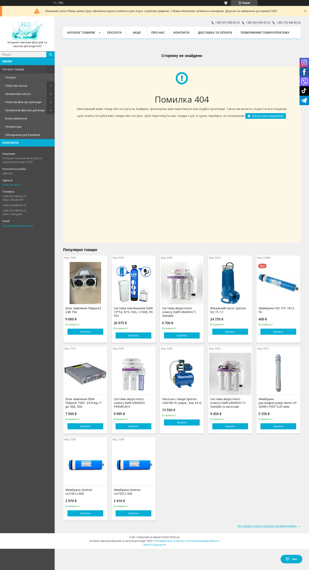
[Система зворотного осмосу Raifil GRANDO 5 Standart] (182, 283)
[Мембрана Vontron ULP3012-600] (85, 465)
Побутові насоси (16, 85)
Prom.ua (175, 537)
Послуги (10, 77)
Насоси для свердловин (268, 116)
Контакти (181, 32)
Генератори (13, 126)
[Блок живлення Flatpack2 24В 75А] (85, 283)
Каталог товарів (13, 69)
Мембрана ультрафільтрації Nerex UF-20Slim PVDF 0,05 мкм (278, 403)
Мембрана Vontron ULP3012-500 (127, 492)
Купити (85, 331)
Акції (136, 32)
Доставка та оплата (215, 32)
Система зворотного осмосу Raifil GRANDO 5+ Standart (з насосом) (228, 403)
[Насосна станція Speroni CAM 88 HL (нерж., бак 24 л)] (182, 374)
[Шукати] (50, 54)
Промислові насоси (18, 94)
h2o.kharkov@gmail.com (18, 226)
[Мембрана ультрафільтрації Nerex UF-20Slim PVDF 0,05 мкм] (278, 374)
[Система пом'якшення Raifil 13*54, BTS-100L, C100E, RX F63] (134, 283)
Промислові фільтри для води (25, 110)
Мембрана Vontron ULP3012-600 (78, 492)
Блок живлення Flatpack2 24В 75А (83, 310)
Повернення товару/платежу (265, 32)
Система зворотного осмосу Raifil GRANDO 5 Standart (179, 312)
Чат (294, 559)
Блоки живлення (16, 118)
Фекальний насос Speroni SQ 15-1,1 (228, 310)
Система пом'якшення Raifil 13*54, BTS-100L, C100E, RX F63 (133, 312)
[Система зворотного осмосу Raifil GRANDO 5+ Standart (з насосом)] (230, 374)
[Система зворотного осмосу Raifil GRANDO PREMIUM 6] (134, 374)
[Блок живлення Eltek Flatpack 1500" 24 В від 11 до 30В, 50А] (85, 374)
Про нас (158, 32)
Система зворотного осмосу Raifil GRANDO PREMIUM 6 (129, 403)
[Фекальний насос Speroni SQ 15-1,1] (230, 283)
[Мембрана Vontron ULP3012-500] (134, 465)
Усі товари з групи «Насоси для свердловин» (267, 526)
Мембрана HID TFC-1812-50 (277, 310)
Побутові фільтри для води (23, 102)
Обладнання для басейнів (22, 135)
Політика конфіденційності (204, 541)
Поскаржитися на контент (170, 541)
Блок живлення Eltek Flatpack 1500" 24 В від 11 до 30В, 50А (83, 403)
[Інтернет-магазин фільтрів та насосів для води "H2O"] (27, 30)
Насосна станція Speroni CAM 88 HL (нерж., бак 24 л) (182, 401)
